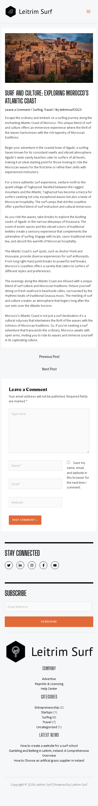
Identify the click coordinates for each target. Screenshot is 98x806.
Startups (47, 712)
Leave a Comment (17, 109)
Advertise (49, 679)
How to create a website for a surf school (49, 745)
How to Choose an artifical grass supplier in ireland (49, 760)
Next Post (49, 369)
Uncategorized (46, 727)
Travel (48, 109)
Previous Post (49, 356)
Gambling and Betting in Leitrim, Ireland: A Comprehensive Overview (49, 753)
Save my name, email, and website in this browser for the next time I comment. (78, 475)
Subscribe (49, 621)
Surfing (38, 109)
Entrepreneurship (47, 707)
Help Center (49, 688)
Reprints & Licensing (49, 684)
